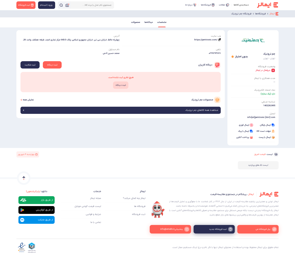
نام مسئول (114, 49)
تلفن (218, 49)
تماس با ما (95, 222)
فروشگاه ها (139, 206)
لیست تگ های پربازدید (258, 165)
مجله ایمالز (95, 198)
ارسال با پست (265, 137)
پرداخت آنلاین (242, 137)
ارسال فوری (244, 125)
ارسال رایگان (265, 125)
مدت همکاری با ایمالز (264, 78)
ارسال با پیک (243, 131)
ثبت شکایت (30, 64)
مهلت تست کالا (264, 131)
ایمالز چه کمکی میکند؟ (134, 198)
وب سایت (216, 36)
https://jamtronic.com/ (205, 39)
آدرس (117, 36)
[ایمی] (158, 209)
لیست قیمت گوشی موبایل (87, 206)
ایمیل (272, 113)
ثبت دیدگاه (52, 64)
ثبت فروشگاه (138, 214)
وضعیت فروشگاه (266, 66)
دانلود (36, 191)
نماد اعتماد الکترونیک (264, 90)
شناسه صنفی (268, 101)
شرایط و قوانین (93, 214)
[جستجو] (61, 5)
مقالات (222, 4)
